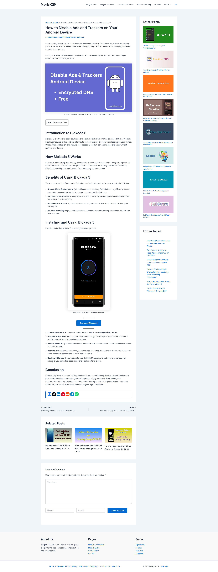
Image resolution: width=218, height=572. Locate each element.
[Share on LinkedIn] (58, 394)
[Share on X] (54, 394)
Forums (157, 4)
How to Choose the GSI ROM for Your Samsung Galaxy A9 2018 (88, 449)
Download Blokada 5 (89, 323)
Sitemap (164, 566)
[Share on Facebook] (49, 394)
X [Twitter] (140, 545)
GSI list (91, 554)
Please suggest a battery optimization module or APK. (157, 262)
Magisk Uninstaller (96, 545)
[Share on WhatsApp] (77, 394)
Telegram (139, 554)
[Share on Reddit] (67, 394)
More (166, 4)
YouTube (139, 551)
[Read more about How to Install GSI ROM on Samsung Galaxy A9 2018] (58, 435)
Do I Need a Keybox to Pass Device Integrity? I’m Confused (158, 253)
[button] (170, 4)
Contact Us (105, 566)
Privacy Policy (71, 566)
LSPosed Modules (125, 4)
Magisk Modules (107, 4)
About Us (116, 566)
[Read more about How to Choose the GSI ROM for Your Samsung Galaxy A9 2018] (88, 435)
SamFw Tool (93, 551)
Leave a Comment (77, 37)
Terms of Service (56, 566)
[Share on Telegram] (72, 394)
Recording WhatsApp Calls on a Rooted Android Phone (158, 243)
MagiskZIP (48, 4)
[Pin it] (63, 394)
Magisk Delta (93, 548)
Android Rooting (144, 4)
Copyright (94, 566)
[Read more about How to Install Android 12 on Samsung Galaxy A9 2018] (118, 435)
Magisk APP (91, 4)
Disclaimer (83, 566)
